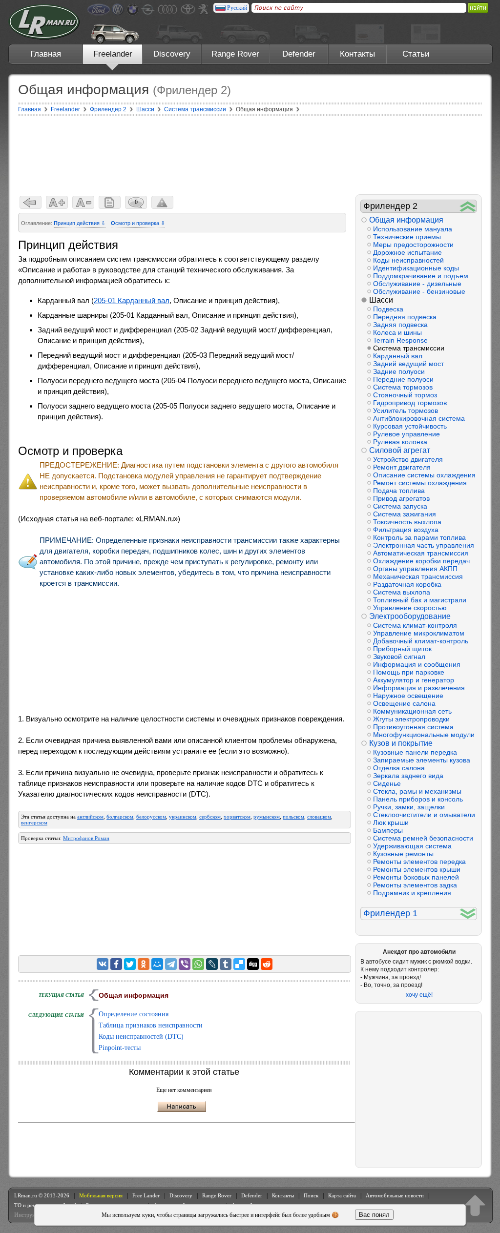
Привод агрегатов (401, 498)
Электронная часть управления (423, 545)
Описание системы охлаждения (424, 475)
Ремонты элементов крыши (416, 869)
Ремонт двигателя (402, 467)
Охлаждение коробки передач (421, 561)
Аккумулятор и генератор (413, 680)
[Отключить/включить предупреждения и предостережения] (162, 202)
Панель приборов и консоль (418, 799)
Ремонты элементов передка (419, 861)
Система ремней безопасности (423, 838)
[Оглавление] (110, 202)
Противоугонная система (413, 727)
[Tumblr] (225, 964)
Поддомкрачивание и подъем (420, 276)
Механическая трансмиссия (418, 576)
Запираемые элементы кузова (421, 760)
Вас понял (374, 1214)
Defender (298, 54)
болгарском (119, 817)
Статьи (416, 54)
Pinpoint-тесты (120, 1047)
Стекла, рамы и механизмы (417, 791)
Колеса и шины (397, 332)
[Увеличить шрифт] (57, 202)
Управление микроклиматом (418, 633)
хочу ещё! (419, 994)
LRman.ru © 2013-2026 (41, 1195)
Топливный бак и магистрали (419, 600)
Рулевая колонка (400, 442)
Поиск (311, 1195)
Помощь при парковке (408, 672)
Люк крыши (391, 822)
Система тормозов (403, 387)
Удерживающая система (412, 846)
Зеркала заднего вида (408, 776)
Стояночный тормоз (405, 395)
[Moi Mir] (157, 964)
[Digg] (253, 964)
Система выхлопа (401, 592)
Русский (237, 7)
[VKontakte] (102, 964)
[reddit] (266, 964)
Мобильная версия (101, 1195)
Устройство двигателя (408, 459)
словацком (319, 817)
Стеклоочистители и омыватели (424, 815)
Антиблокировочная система (419, 418)
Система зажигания (404, 514)
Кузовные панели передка (415, 752)
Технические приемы (407, 237)
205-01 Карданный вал (131, 300)
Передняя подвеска (405, 317)
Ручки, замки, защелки (409, 807)
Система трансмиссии (408, 348)
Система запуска (400, 506)
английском (90, 817)
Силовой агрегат (399, 450)
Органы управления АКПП (415, 569)
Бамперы (388, 830)
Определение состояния (133, 1014)
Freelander (112, 54)
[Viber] (184, 964)
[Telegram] (171, 964)
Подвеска (388, 309)
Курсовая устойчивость (410, 426)
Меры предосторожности (413, 244)
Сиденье (387, 783)
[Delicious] (239, 964)
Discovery (171, 54)
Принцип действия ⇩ (79, 223)
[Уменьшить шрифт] (83, 202)
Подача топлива (399, 490)
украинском (182, 817)
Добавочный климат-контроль (420, 641)
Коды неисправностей (408, 260)
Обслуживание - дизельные (417, 284)
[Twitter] (130, 964)
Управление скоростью (410, 608)
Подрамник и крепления (412, 893)
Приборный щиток (402, 649)
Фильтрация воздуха (405, 530)
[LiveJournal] (212, 964)
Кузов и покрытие (401, 743)
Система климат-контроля (415, 625)
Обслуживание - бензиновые (419, 291)
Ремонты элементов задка (415, 885)
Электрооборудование (410, 616)
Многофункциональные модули (424, 735)
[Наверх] (475, 1205)
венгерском (34, 822)
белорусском (151, 817)
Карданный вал (397, 356)
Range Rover (235, 54)
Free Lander (146, 1195)
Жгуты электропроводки (411, 719)
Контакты (357, 54)
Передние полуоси (403, 379)
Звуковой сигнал (399, 656)
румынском (266, 817)
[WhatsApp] (198, 964)
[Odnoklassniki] (143, 964)
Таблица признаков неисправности (151, 1025)
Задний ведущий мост (408, 364)
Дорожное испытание (407, 252)
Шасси (381, 300)
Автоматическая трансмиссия (420, 553)
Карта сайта (342, 1195)
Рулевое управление (406, 434)
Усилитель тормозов (405, 410)
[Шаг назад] (31, 202)
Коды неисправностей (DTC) (141, 1036)
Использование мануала (412, 229)
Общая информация (406, 220)
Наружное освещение (408, 695)
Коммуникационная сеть (412, 711)
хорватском (237, 817)
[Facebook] (116, 964)
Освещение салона (404, 703)
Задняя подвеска (400, 325)
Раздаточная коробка (407, 584)
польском (293, 817)
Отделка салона (399, 768)
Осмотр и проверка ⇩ (138, 223)
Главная (45, 54)
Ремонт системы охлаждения (420, 483)
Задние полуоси (399, 371)
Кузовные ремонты (403, 854)
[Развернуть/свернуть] (468, 206)
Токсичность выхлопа (407, 522)
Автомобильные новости (395, 1195)
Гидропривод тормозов (410, 403)
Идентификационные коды (416, 268)
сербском (210, 817)
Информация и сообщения (416, 664)
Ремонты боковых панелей (416, 877)
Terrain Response (400, 340)
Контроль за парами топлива (419, 537)
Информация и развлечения (419, 688)
